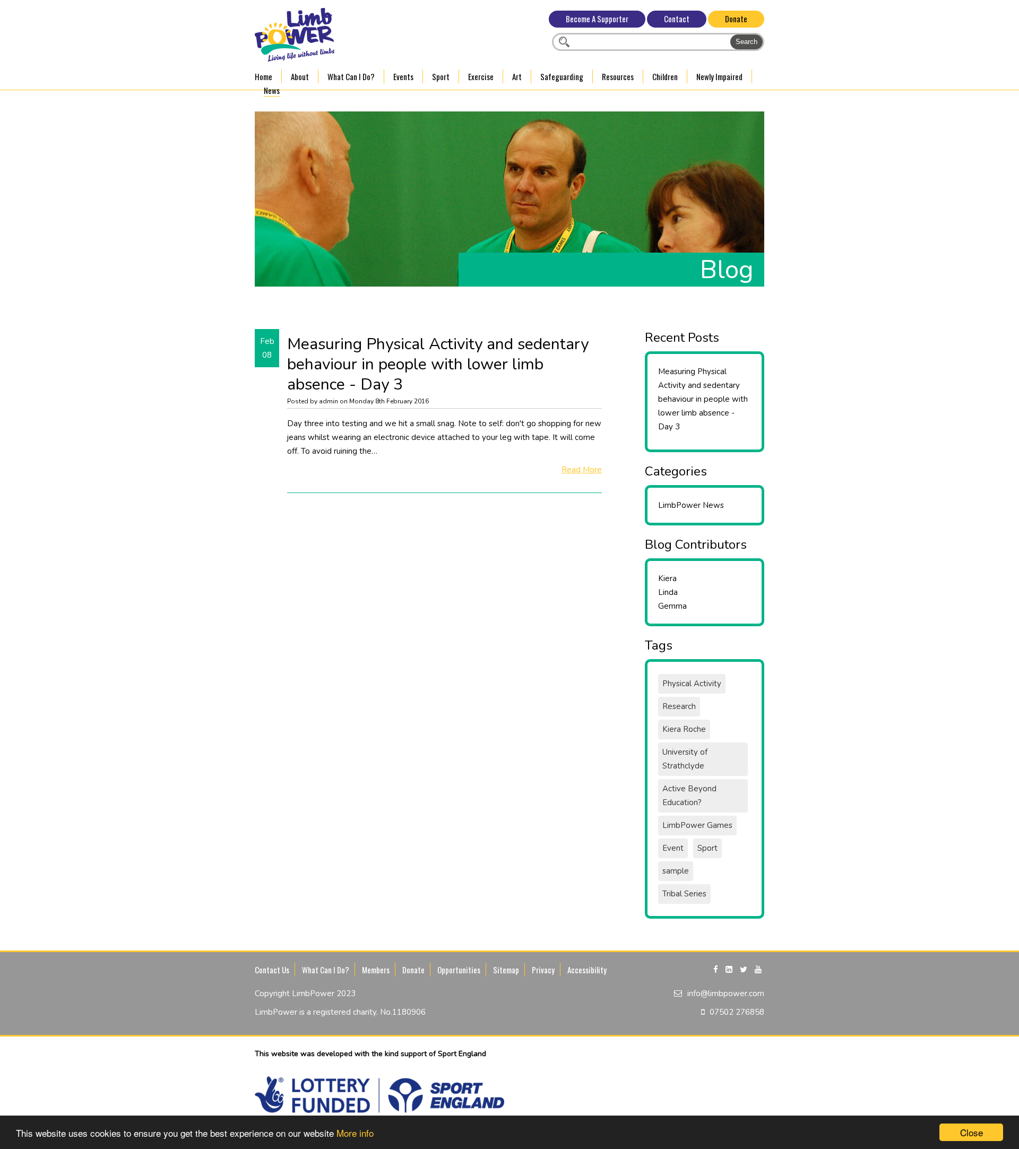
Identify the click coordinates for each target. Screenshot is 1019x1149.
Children (665, 76)
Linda (668, 592)
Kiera (667, 578)
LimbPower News (691, 505)
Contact (676, 18)
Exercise (481, 76)
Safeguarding (561, 76)
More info (355, 1132)
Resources (618, 76)
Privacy (543, 969)
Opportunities (458, 969)
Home (263, 76)
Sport (441, 76)
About (300, 76)
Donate (736, 18)
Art (517, 76)
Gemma (672, 606)
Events (403, 76)
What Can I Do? (351, 76)
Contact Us (272, 969)
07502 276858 (737, 1012)
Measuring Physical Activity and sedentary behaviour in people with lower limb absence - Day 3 (703, 399)
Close (971, 1132)
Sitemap (506, 969)
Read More (582, 469)
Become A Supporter (597, 18)
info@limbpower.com (725, 993)
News (272, 90)
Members (376, 969)
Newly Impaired (719, 76)
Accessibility (587, 969)
